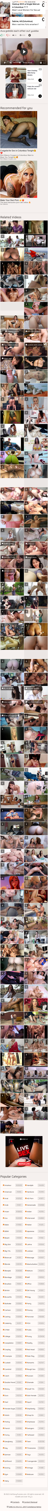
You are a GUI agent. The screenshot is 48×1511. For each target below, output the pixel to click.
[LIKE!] (1, 35)
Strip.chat (30, 79)
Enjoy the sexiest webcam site (33, 88)
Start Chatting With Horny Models (32, 73)
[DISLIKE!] (7, 35)
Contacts (15, 1502)
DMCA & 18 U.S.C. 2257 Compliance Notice (24, 1506)
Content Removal (30, 1502)
